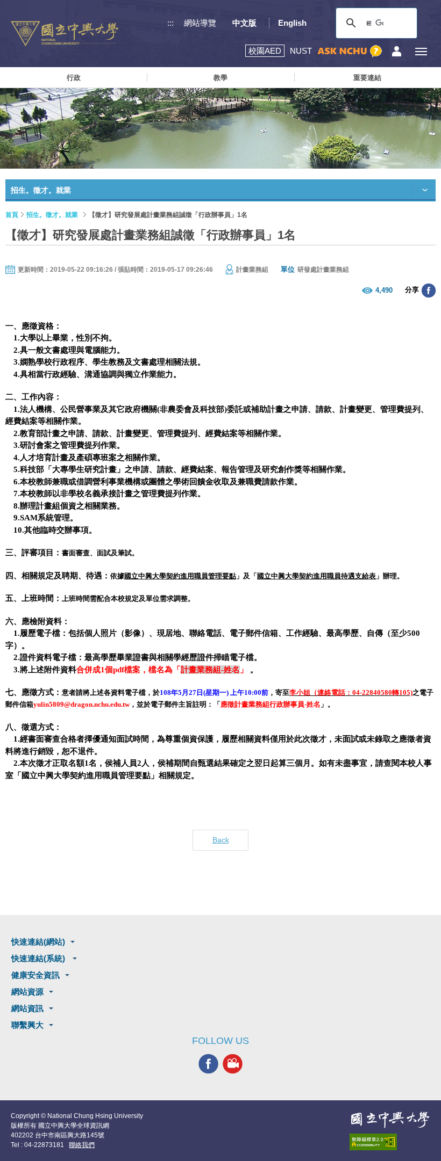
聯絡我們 (82, 1145)
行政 (74, 78)
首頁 (11, 215)
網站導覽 (200, 22)
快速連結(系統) (39, 958)
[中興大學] (390, 1119)
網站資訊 (27, 1008)
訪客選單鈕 (396, 51)
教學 (220, 78)
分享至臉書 (429, 290)
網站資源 (27, 991)
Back (220, 840)
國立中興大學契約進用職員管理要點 (180, 576)
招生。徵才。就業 (52, 215)
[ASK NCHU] (349, 51)
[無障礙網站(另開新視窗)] (390, 1142)
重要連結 (367, 78)
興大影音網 (233, 1063)
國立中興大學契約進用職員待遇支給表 (316, 576)
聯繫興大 (27, 1024)
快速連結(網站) (38, 941)
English (292, 22)
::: (170, 22)
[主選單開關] (420, 51)
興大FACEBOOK (208, 1063)
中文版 (244, 22)
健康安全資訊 (35, 974)
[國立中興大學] (64, 33)
